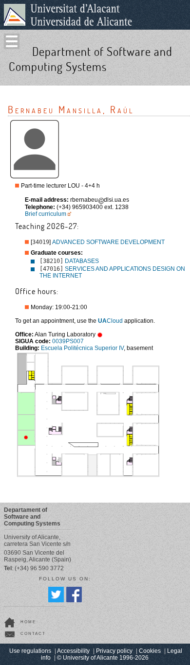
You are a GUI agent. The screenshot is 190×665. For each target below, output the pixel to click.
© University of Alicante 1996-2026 (103, 657)
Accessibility (73, 651)
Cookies (150, 651)
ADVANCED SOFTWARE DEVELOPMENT (108, 242)
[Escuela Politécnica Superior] (179, 76)
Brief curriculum (45, 213)
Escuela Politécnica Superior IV (82, 348)
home (28, 622)
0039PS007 (68, 341)
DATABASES (82, 261)
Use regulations (30, 651)
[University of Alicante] (68, 14)
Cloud (110, 320)
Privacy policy (114, 651)
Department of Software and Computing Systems (90, 59)
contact (33, 633)
